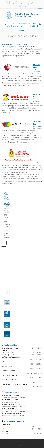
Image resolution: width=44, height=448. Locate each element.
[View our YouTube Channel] (24, 7)
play (8, 243)
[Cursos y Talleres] (7, 336)
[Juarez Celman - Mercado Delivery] (7, 305)
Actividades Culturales (12, 4)
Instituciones (33, 4)
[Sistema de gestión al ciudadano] (7, 327)
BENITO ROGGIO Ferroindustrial (14, 44)
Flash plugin (8, 291)
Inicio (7, 2)
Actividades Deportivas (30, 2)
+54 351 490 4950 (29, 26)
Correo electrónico (11, 26)
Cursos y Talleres (15, 2)
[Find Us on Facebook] (22, 7)
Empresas (24, 4)
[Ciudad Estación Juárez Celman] (22, 21)
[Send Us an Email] (19, 7)
